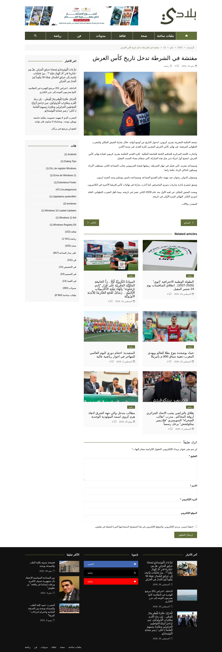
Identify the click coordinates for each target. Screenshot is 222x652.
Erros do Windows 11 (64, 175)
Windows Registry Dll (64, 224)
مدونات (101, 35)
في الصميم (70, 274)
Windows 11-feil (67, 217)
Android (72, 154)
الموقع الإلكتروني (189, 513)
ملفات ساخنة (165, 35)
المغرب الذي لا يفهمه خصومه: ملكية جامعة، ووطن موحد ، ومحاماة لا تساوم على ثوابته (54, 119)
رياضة (57, 35)
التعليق (193, 456)
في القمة (71, 281)
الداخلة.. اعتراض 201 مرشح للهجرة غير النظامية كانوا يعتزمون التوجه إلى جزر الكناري (52, 90)
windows (71, 203)
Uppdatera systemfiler (64, 196)
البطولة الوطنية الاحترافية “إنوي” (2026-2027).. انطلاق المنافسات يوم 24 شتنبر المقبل (170, 285)
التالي (93, 222)
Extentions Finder (66, 182)
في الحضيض (70, 267)
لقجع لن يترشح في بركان (63, 128)
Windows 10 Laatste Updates (60, 210)
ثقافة (122, 35)
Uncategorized (68, 189)
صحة (144, 35)
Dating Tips (70, 161)
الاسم (193, 485)
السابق (187, 222)
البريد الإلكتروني (188, 499)
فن (79, 35)
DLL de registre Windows (62, 168)
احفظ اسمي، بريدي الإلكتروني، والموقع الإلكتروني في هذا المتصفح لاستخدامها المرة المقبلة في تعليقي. (144, 526)
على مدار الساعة (67, 253)
